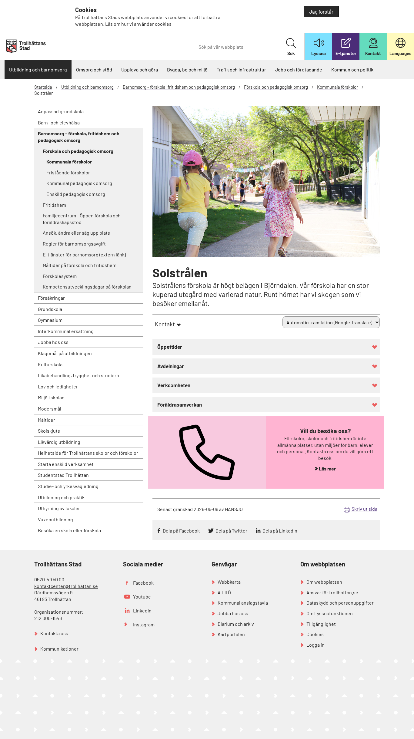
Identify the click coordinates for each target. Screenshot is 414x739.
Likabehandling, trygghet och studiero (78, 375)
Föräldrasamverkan (179, 404)
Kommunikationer (59, 649)
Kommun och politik (352, 69)
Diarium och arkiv (236, 624)
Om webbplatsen (324, 582)
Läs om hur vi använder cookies (138, 24)
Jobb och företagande (298, 69)
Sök (291, 53)
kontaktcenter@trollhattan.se (66, 586)
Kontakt (165, 324)
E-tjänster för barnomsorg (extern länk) (84, 254)
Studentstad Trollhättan (63, 475)
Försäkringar (51, 298)
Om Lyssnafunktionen (329, 613)
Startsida (43, 87)
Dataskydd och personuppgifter (340, 602)
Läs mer (327, 468)
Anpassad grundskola (61, 111)
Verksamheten (173, 385)
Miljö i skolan (51, 397)
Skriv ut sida (364, 509)
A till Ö (224, 592)
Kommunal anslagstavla (243, 602)
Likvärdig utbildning (59, 442)
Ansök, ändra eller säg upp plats (76, 233)
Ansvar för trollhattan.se (332, 592)
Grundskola (50, 309)
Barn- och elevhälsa (59, 122)
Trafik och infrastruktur (241, 69)
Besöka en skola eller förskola (69, 530)
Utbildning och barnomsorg (38, 69)
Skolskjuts (49, 431)
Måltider (46, 420)
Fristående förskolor (68, 172)
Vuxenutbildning (55, 519)
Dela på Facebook (181, 530)
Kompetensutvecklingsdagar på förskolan (87, 286)
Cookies (315, 634)
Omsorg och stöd (94, 69)
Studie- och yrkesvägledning (68, 486)
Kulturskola (50, 364)
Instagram (144, 624)
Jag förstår (321, 11)
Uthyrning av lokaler (59, 508)
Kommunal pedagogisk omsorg (79, 183)
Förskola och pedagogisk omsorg (276, 87)
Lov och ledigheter (58, 386)
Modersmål (49, 408)
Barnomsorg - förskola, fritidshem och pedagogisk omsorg (179, 87)
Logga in (315, 645)
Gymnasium (50, 320)
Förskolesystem (60, 276)
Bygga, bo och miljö (187, 69)
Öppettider (169, 347)
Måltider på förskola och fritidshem (79, 265)
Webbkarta (229, 582)
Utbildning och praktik (61, 497)
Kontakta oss (54, 633)
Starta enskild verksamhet (66, 464)
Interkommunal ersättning (66, 331)
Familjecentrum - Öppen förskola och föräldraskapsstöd (82, 219)
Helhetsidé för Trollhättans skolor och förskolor (88, 453)
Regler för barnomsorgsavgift (74, 243)
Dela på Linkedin (279, 530)
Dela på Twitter (231, 530)
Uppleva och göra (139, 69)
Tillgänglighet (321, 624)
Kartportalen (231, 634)
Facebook (143, 583)
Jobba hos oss (53, 342)
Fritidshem (54, 205)
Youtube (142, 596)
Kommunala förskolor (337, 87)
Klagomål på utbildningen (65, 353)
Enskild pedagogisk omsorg (75, 194)
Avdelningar (170, 366)
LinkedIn (142, 610)
